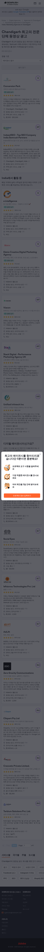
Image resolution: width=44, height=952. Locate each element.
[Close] (40, 454)
